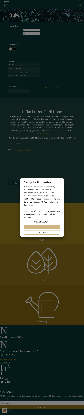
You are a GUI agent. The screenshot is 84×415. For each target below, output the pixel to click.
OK (42, 227)
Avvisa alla (42, 232)
